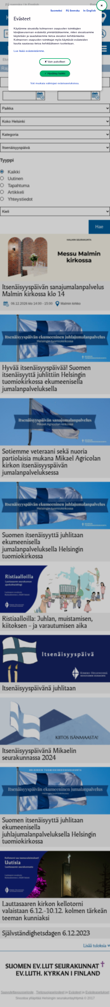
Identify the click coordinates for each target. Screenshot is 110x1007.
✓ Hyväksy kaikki (55, 73)
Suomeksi (56, 10)
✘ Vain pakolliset (55, 61)
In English (89, 10)
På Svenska (73, 10)
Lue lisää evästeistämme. (29, 50)
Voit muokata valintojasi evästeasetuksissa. (54, 83)
